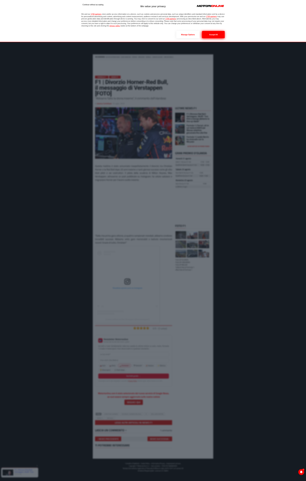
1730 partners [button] (96, 14)
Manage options (188, 35)
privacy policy (114, 26)
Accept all (213, 35)
